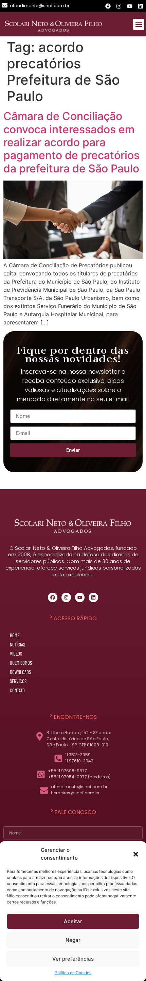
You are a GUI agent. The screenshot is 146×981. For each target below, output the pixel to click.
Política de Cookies (73, 972)
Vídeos (16, 653)
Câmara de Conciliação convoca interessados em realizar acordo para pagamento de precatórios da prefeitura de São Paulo (71, 142)
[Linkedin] (140, 6)
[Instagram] (118, 6)
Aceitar (73, 921)
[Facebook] (108, 6)
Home (14, 635)
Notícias (17, 644)
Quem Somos (21, 663)
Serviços (18, 681)
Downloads (20, 672)
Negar (73, 940)
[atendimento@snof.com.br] (4, 5)
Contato (17, 690)
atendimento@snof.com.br (40, 5)
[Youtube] (129, 6)
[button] (135, 854)
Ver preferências (73, 958)
